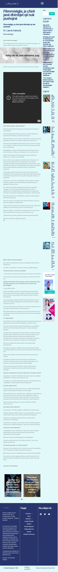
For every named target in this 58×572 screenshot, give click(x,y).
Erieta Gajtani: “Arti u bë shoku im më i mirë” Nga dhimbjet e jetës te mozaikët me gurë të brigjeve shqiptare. (13, 494)
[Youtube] (48, 524)
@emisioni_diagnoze (50, 289)
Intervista (53, 164)
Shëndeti (27, 528)
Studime (28, 534)
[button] (20, 509)
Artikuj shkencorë (28, 539)
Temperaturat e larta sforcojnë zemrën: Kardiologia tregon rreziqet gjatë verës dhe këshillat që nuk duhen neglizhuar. (31, 493)
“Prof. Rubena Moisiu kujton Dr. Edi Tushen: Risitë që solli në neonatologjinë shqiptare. (47, 82)
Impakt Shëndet (52, 123)
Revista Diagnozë (28, 536)
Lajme (52, 284)
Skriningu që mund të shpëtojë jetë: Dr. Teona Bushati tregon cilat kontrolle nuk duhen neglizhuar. (47, 41)
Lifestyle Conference (28, 544)
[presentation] (5, 498)
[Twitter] (44, 524)
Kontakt (28, 541)
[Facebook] (40, 524)
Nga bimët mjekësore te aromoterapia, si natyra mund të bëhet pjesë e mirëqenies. (47, 29)
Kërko (43, 10)
